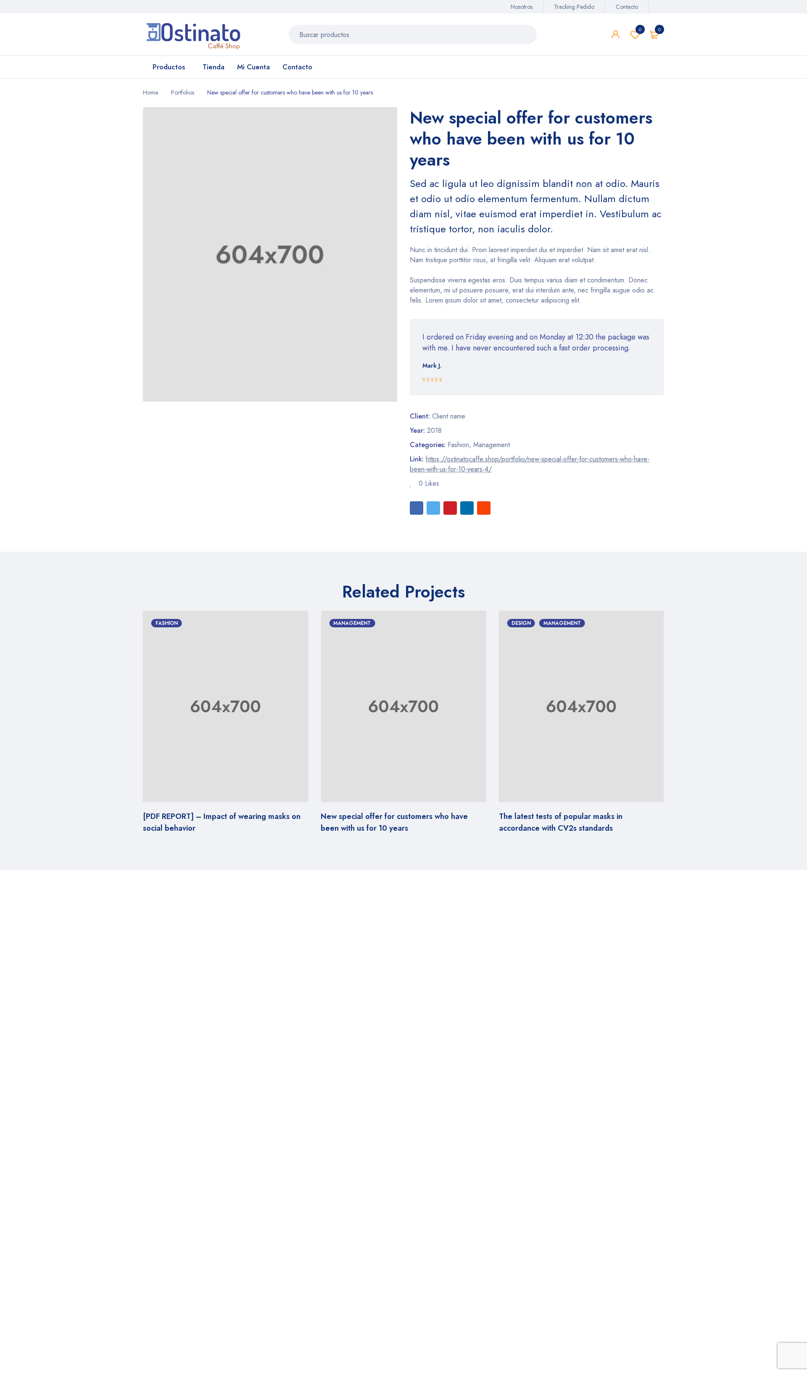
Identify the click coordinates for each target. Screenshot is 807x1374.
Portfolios (182, 92)
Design (461, 623)
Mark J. (432, 365)
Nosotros (522, 7)
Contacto (627, 7)
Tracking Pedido (574, 7)
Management (491, 445)
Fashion (458, 445)
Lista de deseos (640, 29)
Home (150, 92)
